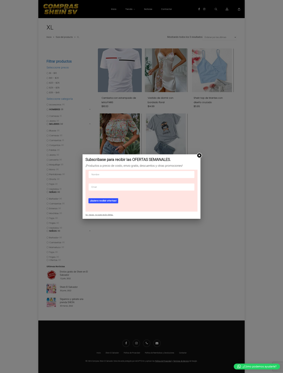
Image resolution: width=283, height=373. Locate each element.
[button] (257, 366)
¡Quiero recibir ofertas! (103, 200)
